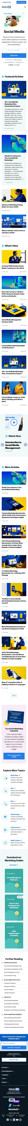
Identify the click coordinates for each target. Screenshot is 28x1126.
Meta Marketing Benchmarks (12, 1017)
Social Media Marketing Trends (13, 969)
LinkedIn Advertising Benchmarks (14, 1027)
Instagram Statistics (10, 986)
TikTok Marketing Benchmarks (13, 1021)
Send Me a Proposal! (14, 1047)
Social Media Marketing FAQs (12, 966)
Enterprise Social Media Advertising (14, 1010)
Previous (2, 444)
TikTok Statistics (9, 989)
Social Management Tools (11, 972)
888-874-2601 (7, 2)
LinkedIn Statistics (9, 993)
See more (13, 865)
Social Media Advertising (11, 1003)
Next (25, 444)
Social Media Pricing (10, 975)
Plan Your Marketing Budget (14, 756)
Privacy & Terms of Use (10, 1115)
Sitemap (3, 1115)
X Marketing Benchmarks (11, 1024)
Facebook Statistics (10, 983)
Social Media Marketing (11, 1000)
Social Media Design (10, 1007)
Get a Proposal (21, 2)
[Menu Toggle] (25, 7)
